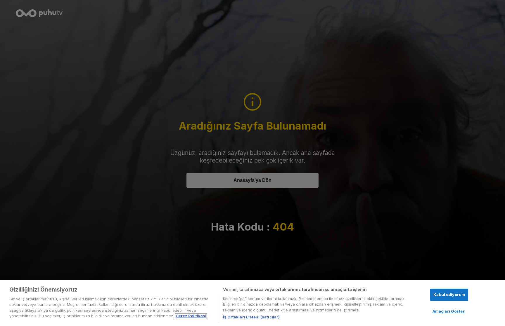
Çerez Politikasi (191, 316)
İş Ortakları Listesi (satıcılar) (251, 317)
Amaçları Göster (449, 310)
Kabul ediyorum (449, 294)
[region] (252, 303)
